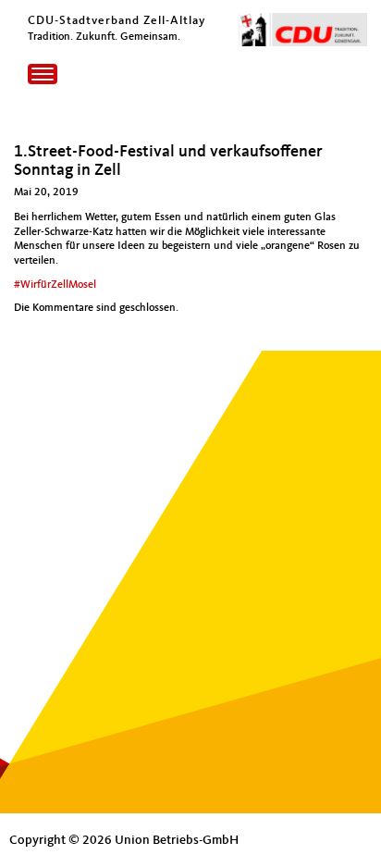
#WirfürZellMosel (55, 285)
